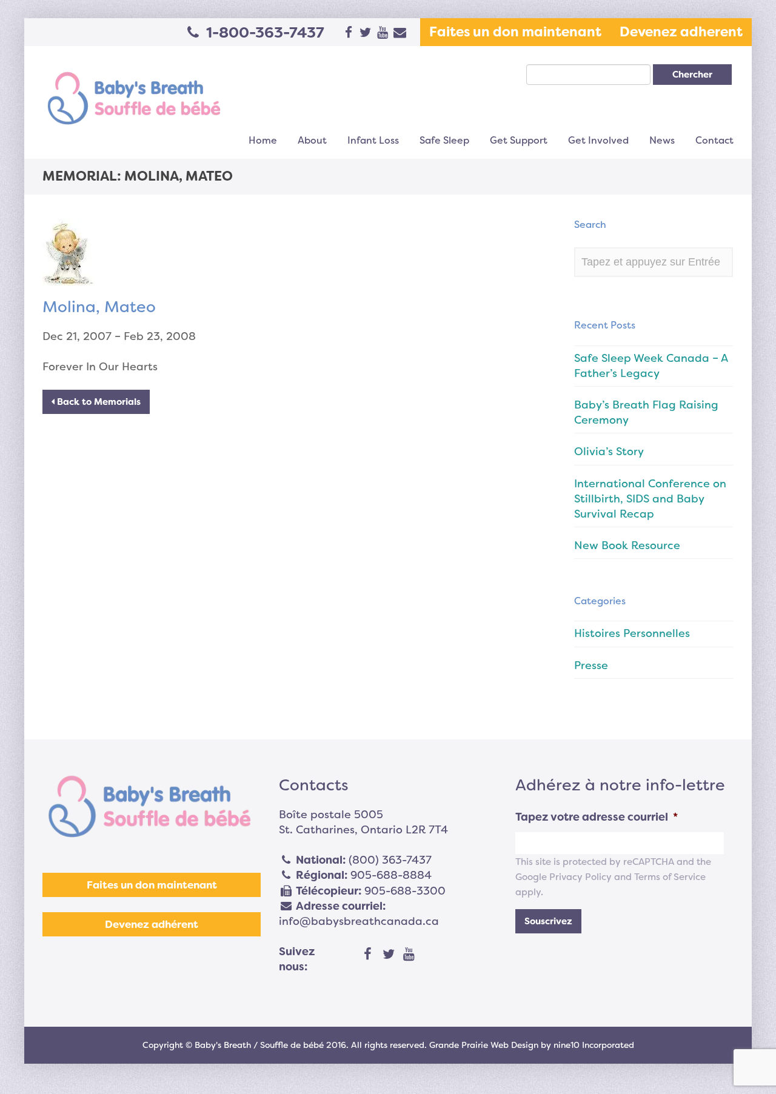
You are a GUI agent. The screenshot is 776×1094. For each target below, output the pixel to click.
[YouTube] (409, 954)
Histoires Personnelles (632, 633)
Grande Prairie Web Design (483, 1044)
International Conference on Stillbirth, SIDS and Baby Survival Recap (650, 498)
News (662, 140)
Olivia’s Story (609, 451)
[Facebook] (368, 954)
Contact (714, 140)
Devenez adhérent (151, 924)
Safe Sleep (444, 140)
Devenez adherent (681, 32)
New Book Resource (627, 545)
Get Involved (598, 140)
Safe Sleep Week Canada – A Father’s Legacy (651, 366)
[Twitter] (388, 954)
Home (263, 140)
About (312, 140)
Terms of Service (670, 877)
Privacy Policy (580, 877)
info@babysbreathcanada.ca (359, 921)
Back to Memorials (98, 402)
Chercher (692, 74)
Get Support (518, 140)
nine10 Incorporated (594, 1044)
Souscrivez (548, 921)
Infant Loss (373, 140)
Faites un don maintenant (515, 32)
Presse (591, 665)
